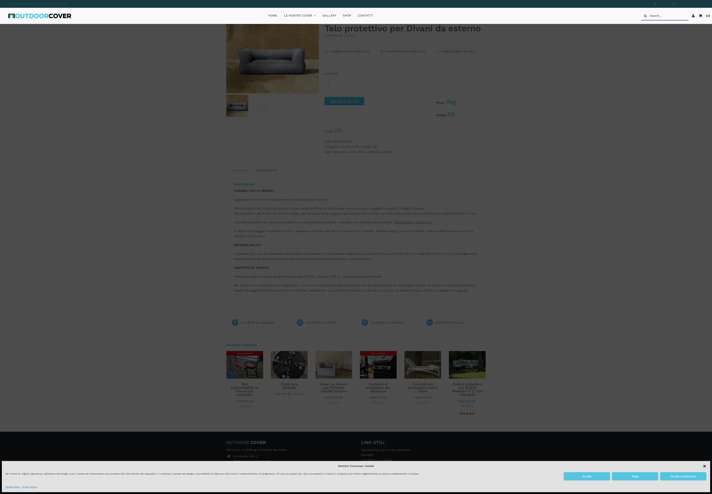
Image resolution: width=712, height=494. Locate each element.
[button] (704, 466)
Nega (635, 476)
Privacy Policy (29, 487)
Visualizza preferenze (683, 476)
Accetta (586, 476)
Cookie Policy (13, 487)
